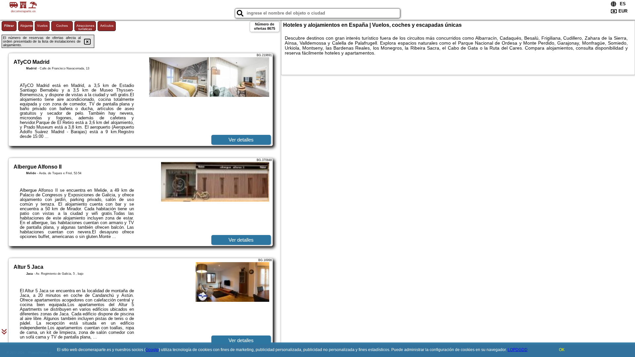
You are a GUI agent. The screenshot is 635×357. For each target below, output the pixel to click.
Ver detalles (241, 139)
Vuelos (42, 25)
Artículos (106, 25)
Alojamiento (26, 25)
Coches (62, 25)
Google (152, 349)
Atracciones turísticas (85, 27)
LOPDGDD (518, 349)
